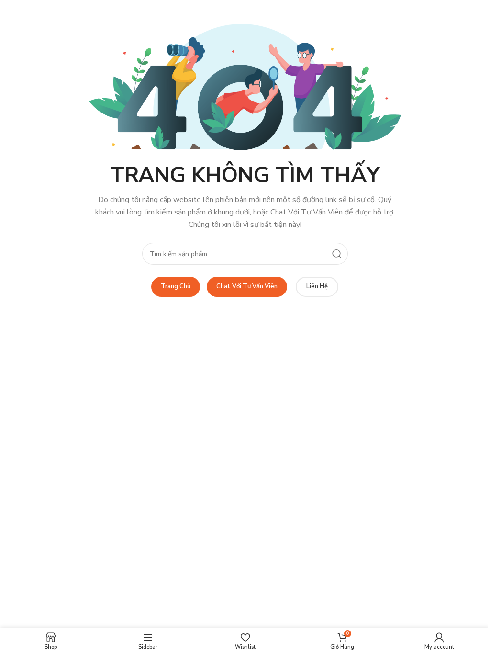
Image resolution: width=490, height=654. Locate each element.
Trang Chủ (175, 286)
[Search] (337, 254)
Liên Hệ (317, 286)
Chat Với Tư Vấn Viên (247, 286)
